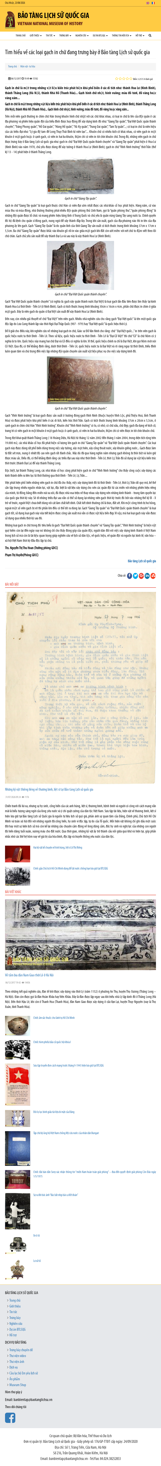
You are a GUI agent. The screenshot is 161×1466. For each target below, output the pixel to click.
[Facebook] (129, 576)
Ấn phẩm (14, 1379)
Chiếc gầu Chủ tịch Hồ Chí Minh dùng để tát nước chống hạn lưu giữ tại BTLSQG (70, 868)
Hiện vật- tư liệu (27, 66)
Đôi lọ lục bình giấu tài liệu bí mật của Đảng (53, 1112)
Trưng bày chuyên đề (21, 1350)
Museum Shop (17, 1385)
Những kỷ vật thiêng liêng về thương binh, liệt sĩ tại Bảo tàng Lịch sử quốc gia (49, 790)
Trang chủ (21, 35)
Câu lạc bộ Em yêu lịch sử (23, 1373)
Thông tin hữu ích (120, 35)
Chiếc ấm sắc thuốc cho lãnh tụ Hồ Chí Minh (54, 1018)
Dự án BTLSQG (99, 35)
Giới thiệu (35, 35)
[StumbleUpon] (153, 576)
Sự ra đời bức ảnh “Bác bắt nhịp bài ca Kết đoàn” (55, 1195)
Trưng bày (64, 35)
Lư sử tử (37, 1261)
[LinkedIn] (147, 576)
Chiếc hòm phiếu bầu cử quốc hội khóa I (52, 1042)
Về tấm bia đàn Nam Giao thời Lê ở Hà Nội (29, 975)
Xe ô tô (36, 1235)
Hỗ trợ (139, 35)
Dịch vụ (13, 1368)
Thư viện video (17, 1356)
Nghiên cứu (81, 35)
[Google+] (141, 576)
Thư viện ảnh (16, 1362)
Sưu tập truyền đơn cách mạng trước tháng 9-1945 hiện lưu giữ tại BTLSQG (68, 1065)
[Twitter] (135, 576)
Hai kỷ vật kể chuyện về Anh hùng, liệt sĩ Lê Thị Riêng (57, 847)
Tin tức (49, 35)
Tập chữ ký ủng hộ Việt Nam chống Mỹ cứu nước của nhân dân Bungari (66, 1133)
